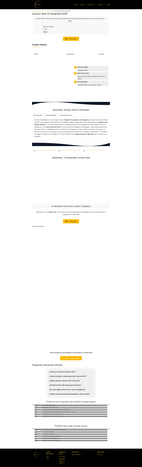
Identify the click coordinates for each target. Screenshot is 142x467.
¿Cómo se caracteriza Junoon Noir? (62, 372)
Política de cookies (62, 462)
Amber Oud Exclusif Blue (70, 405)
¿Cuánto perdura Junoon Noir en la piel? (64, 381)
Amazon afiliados (76, 454)
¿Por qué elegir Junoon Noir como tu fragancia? (67, 389)
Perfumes (90, 4)
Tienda (82, 4)
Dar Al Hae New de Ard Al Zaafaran (70, 438)
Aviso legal (62, 456)
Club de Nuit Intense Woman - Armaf (70, 429)
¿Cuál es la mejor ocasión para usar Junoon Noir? (67, 376)
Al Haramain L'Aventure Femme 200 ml (70, 410)
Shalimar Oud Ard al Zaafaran (70, 440)
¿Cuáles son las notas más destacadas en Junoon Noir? (69, 394)
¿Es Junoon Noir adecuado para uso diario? (65, 385)
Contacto (99, 454)
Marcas (100, 4)
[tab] (37, 115)
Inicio (75, 4)
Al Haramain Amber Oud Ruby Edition (70, 414)
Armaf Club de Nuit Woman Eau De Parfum (70, 434)
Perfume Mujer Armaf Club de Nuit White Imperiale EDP (70, 432)
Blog (108, 4)
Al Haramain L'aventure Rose (70, 407)
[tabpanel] (71, 129)
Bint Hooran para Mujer (70, 436)
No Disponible (72, 39)
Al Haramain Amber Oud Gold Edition (70, 416)
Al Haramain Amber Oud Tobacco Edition (70, 412)
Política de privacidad (62, 459)
